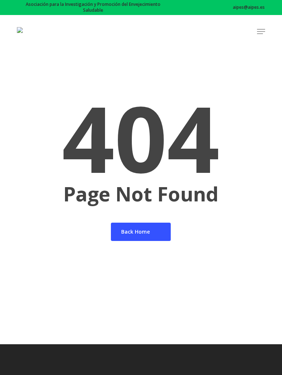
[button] (261, 31)
